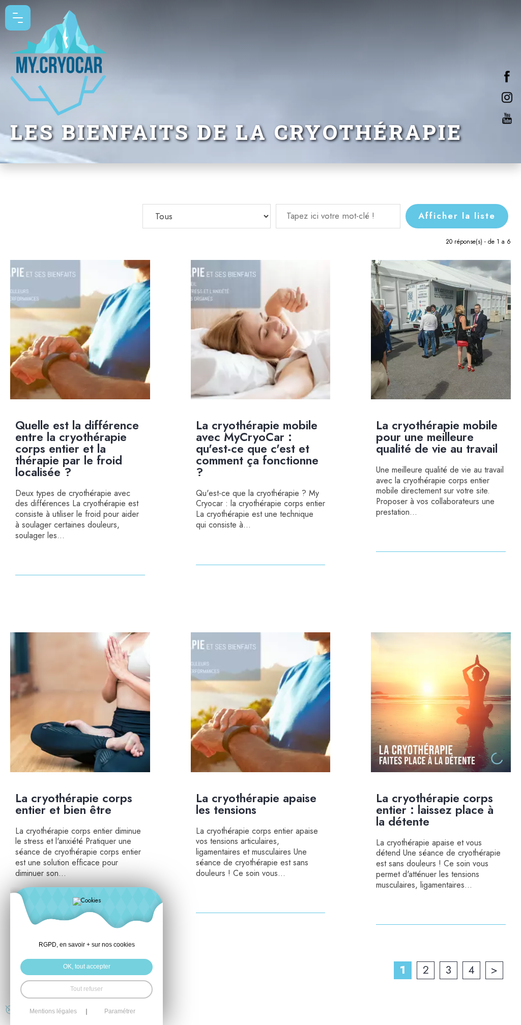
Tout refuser (86, 988)
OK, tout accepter (86, 966)
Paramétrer (119, 1012)
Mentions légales (53, 1012)
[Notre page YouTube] (507, 118)
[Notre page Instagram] (507, 97)
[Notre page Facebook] (507, 76)
